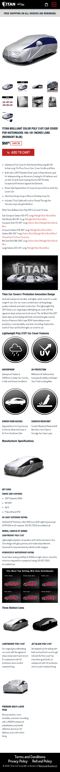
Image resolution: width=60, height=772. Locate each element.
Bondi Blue (51, 215)
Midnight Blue (39, 215)
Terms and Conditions (30, 756)
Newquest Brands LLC (48, 765)
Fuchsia (16, 237)
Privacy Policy (18, 761)
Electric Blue (33, 222)
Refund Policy (42, 761)
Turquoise (25, 237)
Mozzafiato (7, 237)
